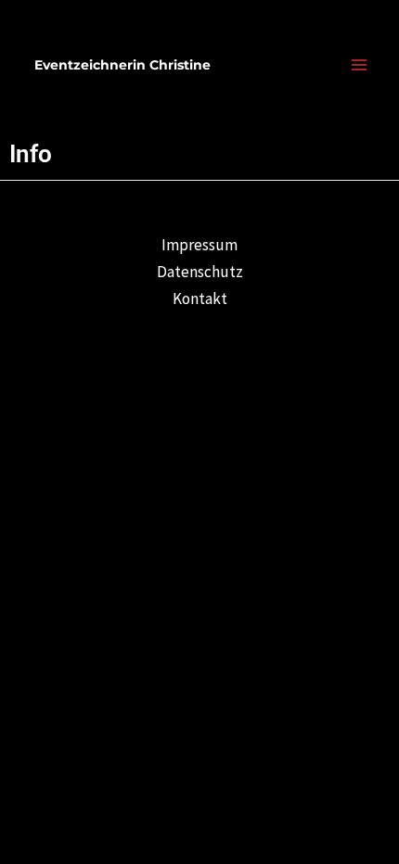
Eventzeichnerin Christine (122, 65)
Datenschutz (200, 271)
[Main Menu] (360, 65)
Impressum (199, 245)
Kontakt (200, 298)
